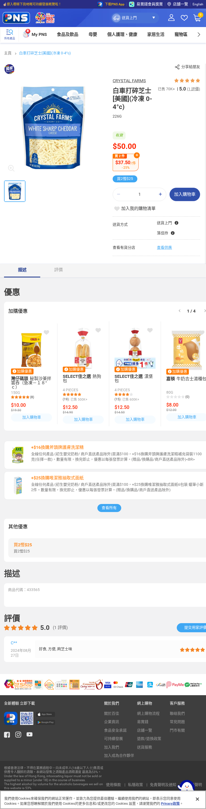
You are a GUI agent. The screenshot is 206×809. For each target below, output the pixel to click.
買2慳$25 (125, 178)
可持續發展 (113, 738)
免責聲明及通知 (163, 784)
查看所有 (109, 508)
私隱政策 (136, 784)
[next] (198, 34)
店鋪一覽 (144, 730)
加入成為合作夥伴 (119, 755)
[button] (135, 18)
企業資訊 (111, 722)
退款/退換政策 (149, 738)
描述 (22, 269)
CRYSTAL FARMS (129, 80)
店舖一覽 (180, 4)
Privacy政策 (170, 804)
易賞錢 (142, 722)
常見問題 (177, 722)
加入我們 (111, 747)
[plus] (160, 194)
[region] (103, 800)
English (198, 4)
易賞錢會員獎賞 (150, 4)
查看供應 (164, 247)
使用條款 (114, 784)
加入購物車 (185, 194)
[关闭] (197, 799)
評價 (58, 269)
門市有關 (177, 730)
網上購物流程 (148, 713)
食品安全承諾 (115, 730)
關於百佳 (111, 713)
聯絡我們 (177, 713)
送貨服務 (144, 747)
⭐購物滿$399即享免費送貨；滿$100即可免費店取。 (41, 4)
